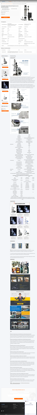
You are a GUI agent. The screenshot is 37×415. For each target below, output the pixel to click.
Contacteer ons (22, 1)
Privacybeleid (6, 414)
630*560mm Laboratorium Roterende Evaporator (15, 383)
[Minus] (35, 401)
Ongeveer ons (17, 1)
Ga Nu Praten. (5, 17)
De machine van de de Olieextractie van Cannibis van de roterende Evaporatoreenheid (5, 102)
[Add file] (25, 414)
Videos (13, 1)
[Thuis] (3, 1)
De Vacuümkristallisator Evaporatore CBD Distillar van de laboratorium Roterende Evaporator (5, 66)
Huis (7, 1)
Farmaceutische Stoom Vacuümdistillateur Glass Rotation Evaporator (5, 90)
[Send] (35, 414)
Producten (10, 1)
